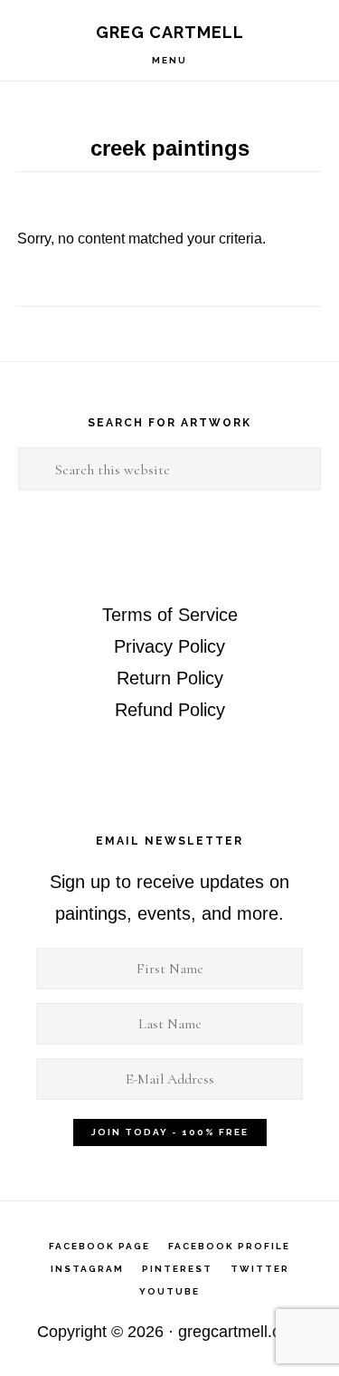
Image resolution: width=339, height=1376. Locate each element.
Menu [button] (169, 60)
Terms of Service (170, 615)
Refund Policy (170, 710)
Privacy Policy (169, 646)
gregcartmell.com (240, 1332)
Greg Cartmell (170, 32)
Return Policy (170, 678)
